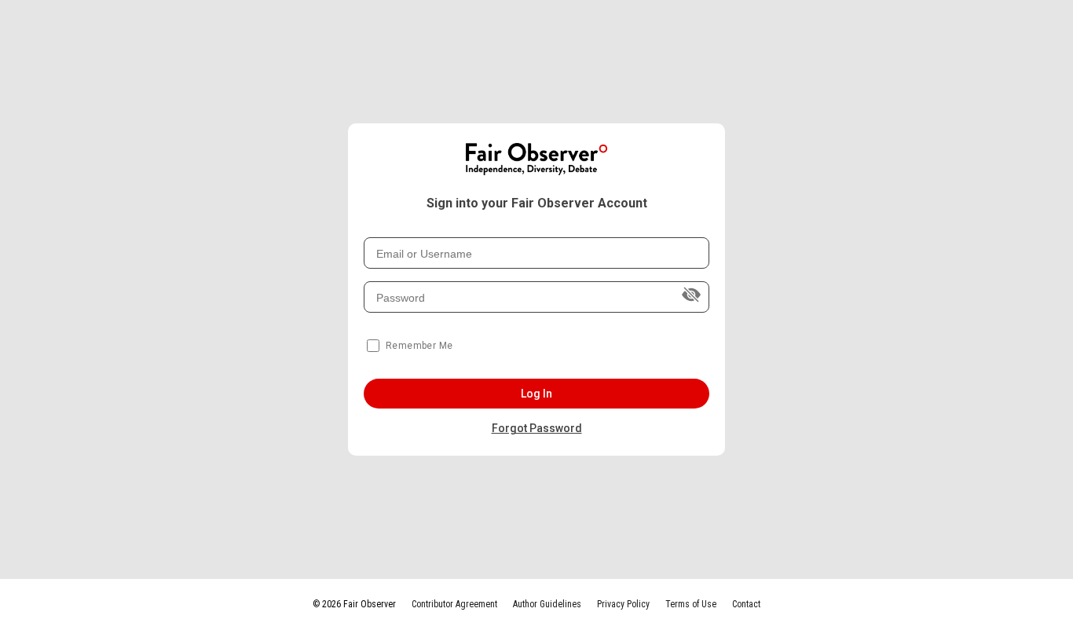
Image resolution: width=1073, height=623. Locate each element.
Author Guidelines (547, 604)
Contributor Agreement (454, 604)
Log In (537, 393)
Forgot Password (537, 428)
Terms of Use (690, 604)
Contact (746, 604)
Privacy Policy (623, 604)
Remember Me (419, 345)
